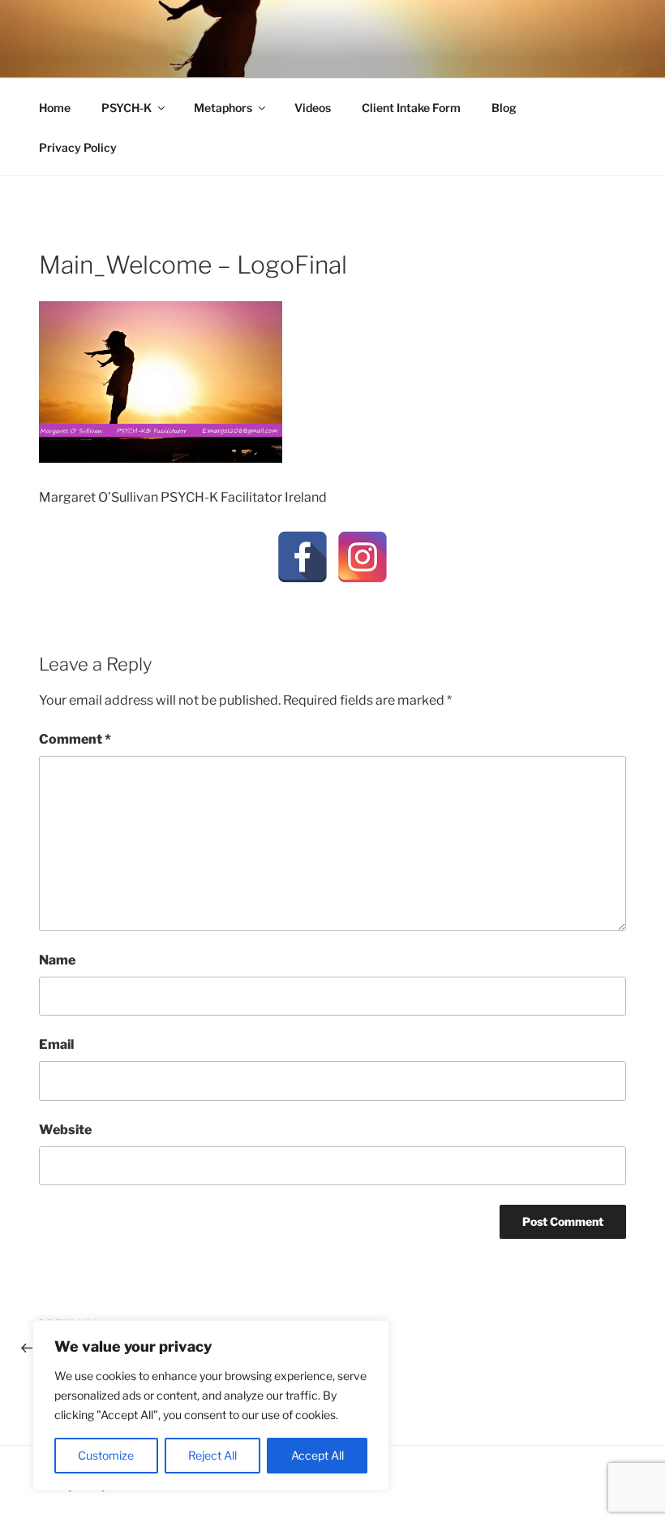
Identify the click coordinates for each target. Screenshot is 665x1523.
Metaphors (223, 107)
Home (55, 107)
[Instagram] (362, 557)
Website (65, 1129)
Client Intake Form (411, 107)
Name (57, 960)
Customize (106, 1455)
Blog (504, 107)
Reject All (212, 1455)
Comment (75, 739)
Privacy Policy (78, 147)
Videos (312, 107)
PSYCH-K (126, 107)
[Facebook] (302, 557)
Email (56, 1044)
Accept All (317, 1455)
